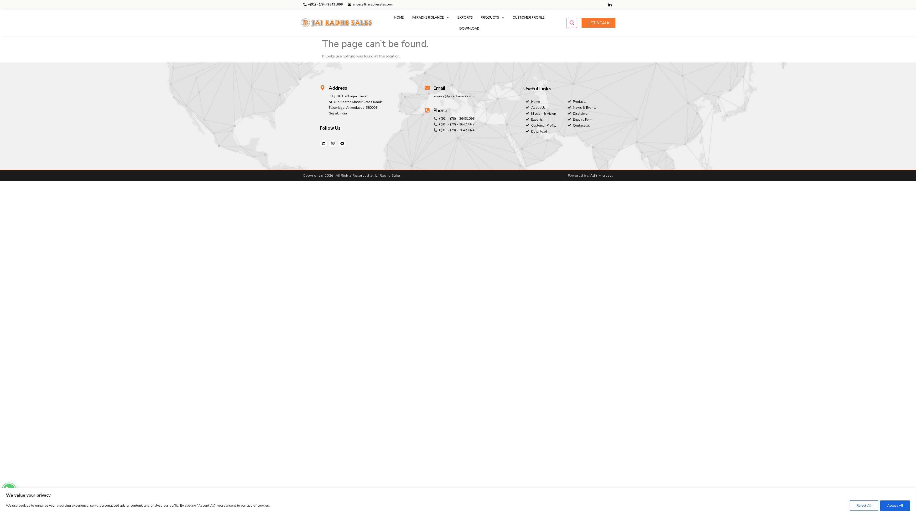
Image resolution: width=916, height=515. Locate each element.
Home (399, 17)
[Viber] (332, 143)
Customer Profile (529, 17)
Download (469, 28)
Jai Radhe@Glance (428, 17)
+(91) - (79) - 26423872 (456, 124)
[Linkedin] (323, 143)
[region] (458, 501)
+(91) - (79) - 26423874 (456, 130)
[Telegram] (342, 143)
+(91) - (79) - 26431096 (456, 118)
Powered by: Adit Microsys (590, 175)
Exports (465, 17)
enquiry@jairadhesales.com (454, 96)
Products (490, 17)
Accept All (895, 505)
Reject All (864, 505)
